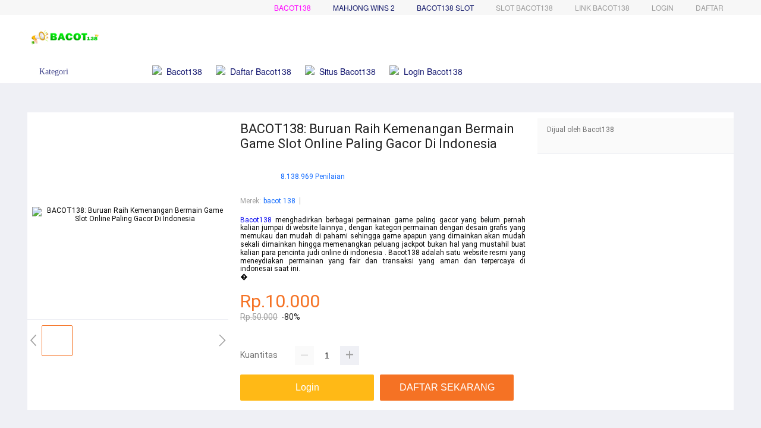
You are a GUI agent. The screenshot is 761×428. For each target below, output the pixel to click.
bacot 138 (279, 201)
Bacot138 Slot (445, 7)
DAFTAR (710, 7)
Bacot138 (292, 7)
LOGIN (663, 7)
